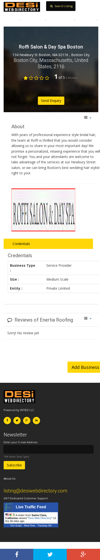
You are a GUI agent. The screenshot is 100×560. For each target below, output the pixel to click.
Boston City (86, 20)
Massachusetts (60, 20)
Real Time (29, 525)
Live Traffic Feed (31, 507)
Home (12, 20)
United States (33, 20)
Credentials (21, 243)
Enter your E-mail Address (20, 442)
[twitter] (50, 554)
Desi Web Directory (39, 518)
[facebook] (16, 554)
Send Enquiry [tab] (51, 100)
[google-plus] (83, 554)
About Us (9, 478)
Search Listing (63, 6)
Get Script (16, 525)
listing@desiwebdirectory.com (35, 491)
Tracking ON (44, 525)
